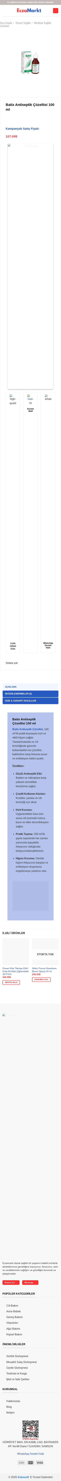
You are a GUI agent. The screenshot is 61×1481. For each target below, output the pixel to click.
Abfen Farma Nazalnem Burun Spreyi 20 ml (44, 970)
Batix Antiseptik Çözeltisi (27, 729)
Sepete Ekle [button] (11, 982)
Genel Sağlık (23, 23)
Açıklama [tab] (10, 687)
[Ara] (3, 10)
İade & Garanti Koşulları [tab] (20, 701)
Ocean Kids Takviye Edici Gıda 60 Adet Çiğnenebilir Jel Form (15, 971)
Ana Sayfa (6, 23)
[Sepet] (55, 10)
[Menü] (46, 11)
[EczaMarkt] (29, 10)
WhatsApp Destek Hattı (30, 1453)
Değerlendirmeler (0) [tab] (18, 694)
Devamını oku (41, 979)
